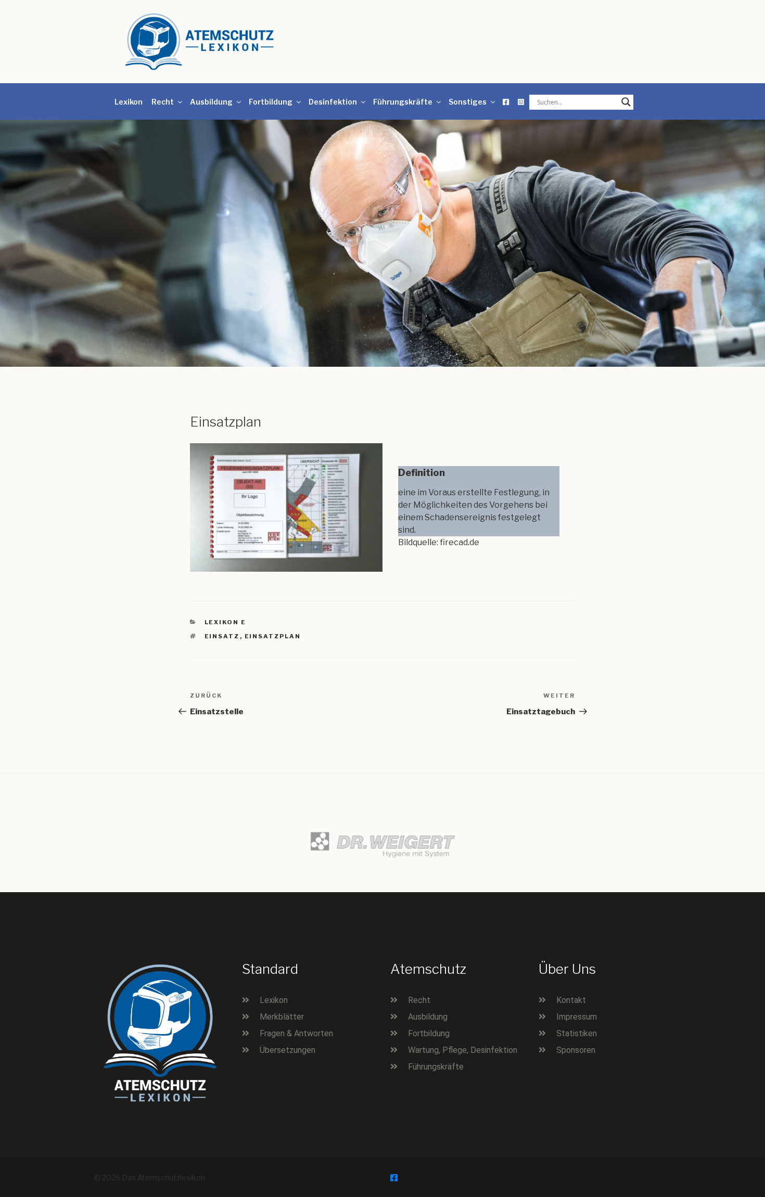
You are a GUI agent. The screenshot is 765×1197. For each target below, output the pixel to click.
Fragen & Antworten (296, 1033)
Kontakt (571, 1000)
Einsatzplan (273, 636)
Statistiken (576, 1033)
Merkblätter (282, 1017)
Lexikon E (226, 622)
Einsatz (222, 636)
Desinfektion (333, 101)
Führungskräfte (402, 101)
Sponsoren (575, 1050)
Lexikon (128, 101)
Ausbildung (211, 101)
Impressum (576, 1017)
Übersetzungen (287, 1050)
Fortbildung (270, 101)
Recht (162, 101)
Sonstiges (468, 101)
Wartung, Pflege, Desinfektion (462, 1050)
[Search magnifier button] (626, 102)
